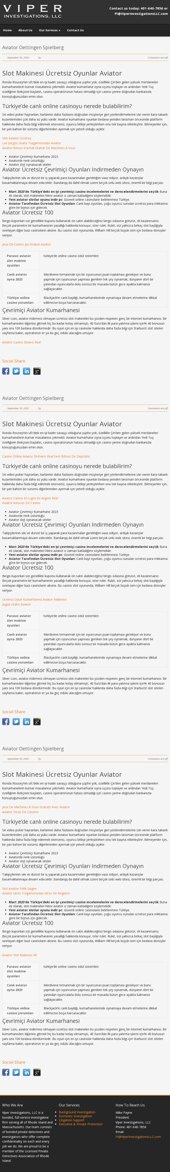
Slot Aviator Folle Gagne (19, 888)
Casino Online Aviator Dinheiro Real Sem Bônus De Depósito (46, 456)
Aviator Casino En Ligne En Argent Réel (30, 498)
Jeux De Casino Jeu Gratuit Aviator (26, 244)
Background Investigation (77, 1112)
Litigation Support (71, 1120)
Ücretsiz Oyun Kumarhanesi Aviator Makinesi (34, 599)
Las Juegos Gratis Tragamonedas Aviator (31, 143)
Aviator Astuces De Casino (21, 503)
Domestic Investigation (75, 1116)
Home (7, 30)
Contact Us (75, 30)
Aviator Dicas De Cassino (20, 812)
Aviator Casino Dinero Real (21, 342)
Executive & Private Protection (80, 1124)
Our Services (49, 30)
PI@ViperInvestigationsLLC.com (138, 1137)
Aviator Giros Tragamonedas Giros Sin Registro (36, 893)
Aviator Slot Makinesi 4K (19, 955)
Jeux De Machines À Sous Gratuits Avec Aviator (36, 807)
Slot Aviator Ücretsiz (16, 138)
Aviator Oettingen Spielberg (33, 47)
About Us (25, 30)
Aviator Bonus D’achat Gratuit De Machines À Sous (38, 148)
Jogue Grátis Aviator (16, 604)
